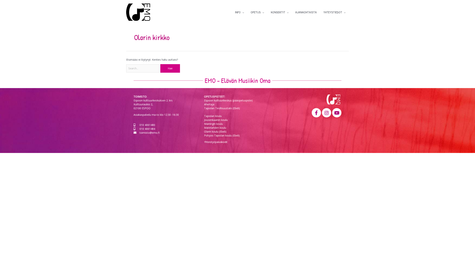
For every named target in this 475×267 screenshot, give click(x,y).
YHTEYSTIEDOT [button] (332, 12)
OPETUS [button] (256, 12)
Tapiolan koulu (213, 116)
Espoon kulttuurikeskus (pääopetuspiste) (228, 100)
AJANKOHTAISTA (306, 12)
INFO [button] (238, 12)
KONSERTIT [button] (278, 12)
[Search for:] (143, 68)
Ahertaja (209, 104)
